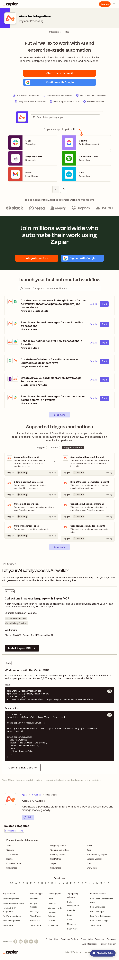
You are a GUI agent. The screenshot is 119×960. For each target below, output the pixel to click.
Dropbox (34, 899)
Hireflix (9, 859)
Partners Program (108, 944)
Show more (8, 925)
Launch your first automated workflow (60, 279)
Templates (111, 939)
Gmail (89, 845)
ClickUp (10, 850)
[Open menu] (114, 4)
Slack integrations (11, 899)
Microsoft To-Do (55, 908)
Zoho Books (12, 854)
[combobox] (65, 117)
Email (69, 915)
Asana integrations (11, 921)
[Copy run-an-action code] (109, 715)
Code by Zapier (14, 863)
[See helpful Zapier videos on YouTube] (31, 941)
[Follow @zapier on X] (26, 941)
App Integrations (89, 944)
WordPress (35, 916)
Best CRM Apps (97, 911)
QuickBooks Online (59, 850)
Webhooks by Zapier (97, 854)
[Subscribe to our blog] (36, 941)
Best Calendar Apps (99, 921)
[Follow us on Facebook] (15, 941)
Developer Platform (69, 939)
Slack (9, 845)
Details (93, 304)
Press (83, 939)
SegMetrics (55, 859)
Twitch (50, 899)
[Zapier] (10, 4)
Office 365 (35, 921)
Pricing (49, 939)
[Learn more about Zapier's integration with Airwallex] (10, 799)
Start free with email (59, 73)
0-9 (11, 883)
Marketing (71, 924)
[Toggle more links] (22, 868)
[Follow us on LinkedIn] (21, 941)
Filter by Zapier (57, 854)
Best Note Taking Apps (100, 916)
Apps (24, 795)
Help (29, 817)
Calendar (71, 910)
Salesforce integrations (13, 903)
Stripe (53, 863)
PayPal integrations (12, 916)
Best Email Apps (97, 907)
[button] (59, 82)
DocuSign (34, 911)
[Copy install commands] (109, 691)
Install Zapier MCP (19, 648)
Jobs (90, 939)
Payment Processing (31, 21)
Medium (51, 921)
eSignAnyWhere (58, 845)
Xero (89, 850)
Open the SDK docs (20, 767)
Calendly (52, 903)
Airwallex (36, 795)
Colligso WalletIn (94, 859)
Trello (89, 863)
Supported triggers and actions (59, 426)
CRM (69, 919)
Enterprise (99, 939)
